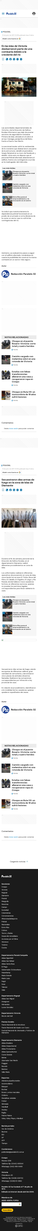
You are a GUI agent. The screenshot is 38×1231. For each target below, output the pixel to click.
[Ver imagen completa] (34, 79)
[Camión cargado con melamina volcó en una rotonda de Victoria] (6, 359)
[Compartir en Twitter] (14, 59)
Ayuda (30, 1221)
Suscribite (7, 1210)
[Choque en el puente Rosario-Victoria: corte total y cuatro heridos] (6, 344)
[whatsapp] (7, 59)
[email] (17, 59)
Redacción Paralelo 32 (23, 273)
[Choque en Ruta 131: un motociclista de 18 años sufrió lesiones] (6, 395)
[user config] (34, 13)
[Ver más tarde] (3, 59)
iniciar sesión (13, 428)
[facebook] (10, 59)
